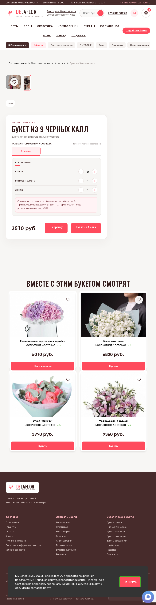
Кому (47, 35)
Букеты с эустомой (66, 549)
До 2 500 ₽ (86, 45)
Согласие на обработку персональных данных (45, 584)
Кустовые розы (64, 531)
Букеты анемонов (116, 531)
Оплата (10, 531)
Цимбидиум (113, 545)
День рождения (139, 45)
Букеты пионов (114, 522)
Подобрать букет (136, 30)
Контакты (11, 536)
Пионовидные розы (117, 527)
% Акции (38, 45)
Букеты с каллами (116, 536)
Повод (61, 35)
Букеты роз (62, 527)
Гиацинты (112, 554)
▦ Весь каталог (17, 45)
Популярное (110, 26)
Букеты (89, 26)
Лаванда (111, 549)
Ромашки (61, 554)
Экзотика (45, 26)
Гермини (61, 536)
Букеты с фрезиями (117, 540)
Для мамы (117, 45)
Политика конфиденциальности (23, 545)
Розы (28, 26)
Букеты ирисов (64, 545)
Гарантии (11, 527)
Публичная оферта (16, 540)
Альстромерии (64, 540)
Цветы (14, 26)
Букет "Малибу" (43, 420)
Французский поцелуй (113, 420)
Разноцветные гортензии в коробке (42, 341)
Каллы (10, 103)
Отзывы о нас (13, 522)
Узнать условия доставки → (135, 2)
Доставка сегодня (61, 45)
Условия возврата (15, 549)
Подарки (79, 35)
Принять (130, 582)
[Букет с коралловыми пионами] (42, 395)
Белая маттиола (113, 341)
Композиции (68, 26)
